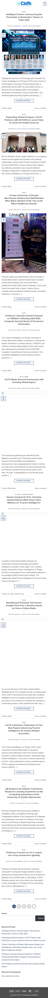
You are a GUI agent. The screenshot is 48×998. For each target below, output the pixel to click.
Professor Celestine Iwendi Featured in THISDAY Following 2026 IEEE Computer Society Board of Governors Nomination (21, 957)
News (26, 376)
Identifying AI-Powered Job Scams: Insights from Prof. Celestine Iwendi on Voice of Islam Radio (24, 605)
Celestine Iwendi (34, 26)
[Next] (34, 906)
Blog (24, 11)
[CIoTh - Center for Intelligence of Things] (24, 4)
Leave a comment (40, 108)
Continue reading (24, 100)
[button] (3, 4)
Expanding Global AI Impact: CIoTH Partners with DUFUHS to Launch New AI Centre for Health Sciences (24, 120)
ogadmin (35, 803)
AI (15, 494)
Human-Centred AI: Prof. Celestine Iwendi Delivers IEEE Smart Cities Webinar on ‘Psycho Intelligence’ (24, 500)
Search (4, 913)
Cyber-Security (27, 494)
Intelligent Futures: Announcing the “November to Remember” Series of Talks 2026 (24, 17)
